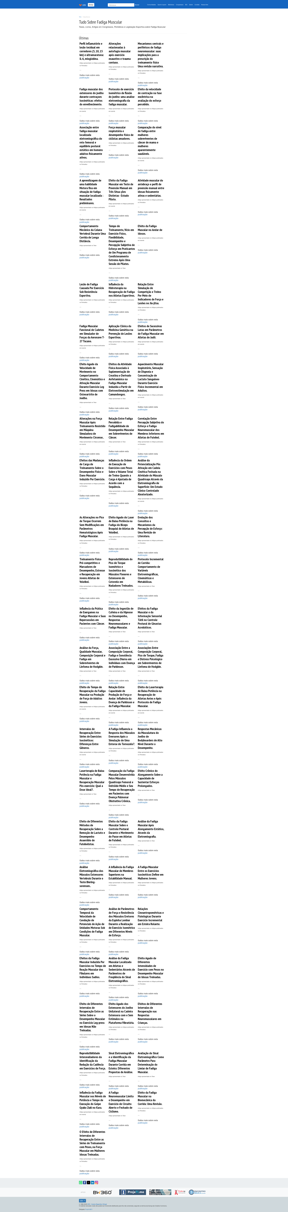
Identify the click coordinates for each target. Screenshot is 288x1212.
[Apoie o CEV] (160, 1191)
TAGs (80, 17)
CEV (82, 1201)
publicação (84, 77)
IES (186, 5)
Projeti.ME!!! (88, 1209)
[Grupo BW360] (103, 1191)
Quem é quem (162, 5)
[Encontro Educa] (197, 1191)
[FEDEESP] (180, 1191)
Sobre (191, 5)
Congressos (179, 5)
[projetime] (133, 1191)
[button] (80, 1182)
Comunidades (151, 5)
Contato (197, 5)
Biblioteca (171, 5)
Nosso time (204, 5)
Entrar (91, 5)
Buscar (137, 5)
